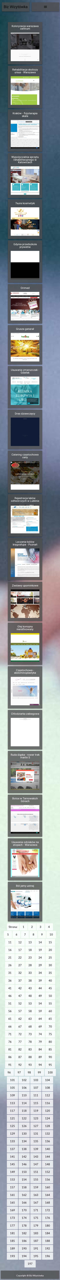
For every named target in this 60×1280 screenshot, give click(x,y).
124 (47, 1118)
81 (10, 1049)
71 (10, 1034)
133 (12, 1141)
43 (30, 988)
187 (35, 1241)
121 (12, 1118)
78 (30, 1041)
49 (40, 995)
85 (50, 1049)
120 (47, 1110)
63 (30, 1018)
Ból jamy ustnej (25, 886)
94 (40, 1064)
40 (50, 980)
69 (40, 1026)
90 (50, 1057)
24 (40, 957)
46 (10, 995)
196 (47, 1256)
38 (30, 980)
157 (12, 1187)
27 (20, 965)
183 (35, 1233)
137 (12, 1149)
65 (50, 1018)
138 (24, 1149)
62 (20, 1018)
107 (35, 1087)
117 (12, 1110)
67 (20, 1026)
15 (50, 942)
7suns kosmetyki (25, 203)
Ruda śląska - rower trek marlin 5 (25, 756)
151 (35, 1172)
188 (47, 1241)
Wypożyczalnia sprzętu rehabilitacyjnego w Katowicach (25, 160)
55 (50, 1003)
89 (40, 1057)
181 (12, 1233)
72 (20, 1034)
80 (50, 1041)
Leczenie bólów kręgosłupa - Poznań (25, 543)
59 (40, 1011)
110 (24, 1095)
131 (35, 1133)
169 (12, 1210)
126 (24, 1126)
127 (35, 1126)
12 (20, 942)
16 (10, 950)
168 (47, 1202)
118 (24, 1110)
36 (10, 980)
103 (35, 1080)
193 (12, 1256)
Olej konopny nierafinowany (25, 628)
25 (50, 957)
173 (12, 1217)
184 (47, 1233)
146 (24, 1164)
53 (30, 1003)
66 (10, 1026)
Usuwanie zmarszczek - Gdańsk (25, 371)
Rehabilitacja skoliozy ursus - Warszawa (25, 71)
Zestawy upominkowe (25, 585)
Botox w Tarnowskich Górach (25, 800)
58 (30, 1011)
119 (35, 1110)
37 (20, 980)
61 (10, 1018)
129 (12, 1133)
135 (35, 1141)
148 (47, 1164)
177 (12, 1225)
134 (24, 1141)
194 (24, 1256)
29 (40, 965)
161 (12, 1195)
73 (30, 1034)
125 (12, 1126)
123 (35, 1118)
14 (40, 942)
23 (30, 957)
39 (40, 980)
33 (30, 972)
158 (24, 1187)
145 (12, 1164)
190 (24, 1248)
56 (10, 1011)
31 (10, 972)
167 (35, 1202)
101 (12, 1080)
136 (47, 1141)
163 (35, 1195)
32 (20, 972)
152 (47, 1172)
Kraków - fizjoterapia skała (25, 114)
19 (40, 950)
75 (50, 1034)
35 (50, 972)
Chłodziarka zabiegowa (25, 713)
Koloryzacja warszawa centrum (25, 27)
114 (24, 1103)
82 (20, 1049)
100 (50, 1072)
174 (24, 1217)
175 (35, 1217)
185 (12, 1241)
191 (35, 1248)
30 (50, 965)
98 (29, 1072)
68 (30, 1026)
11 (10, 942)
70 (50, 1026)
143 (35, 1156)
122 (24, 1118)
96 (9, 1072)
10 (51, 934)
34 (40, 972)
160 (47, 1187)
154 (24, 1179)
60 (50, 1011)
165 (12, 1202)
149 (12, 1172)
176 (47, 1217)
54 (40, 1003)
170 (24, 1210)
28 (30, 965)
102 (24, 1080)
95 (50, 1064)
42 (20, 988)
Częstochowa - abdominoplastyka (25, 671)
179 (35, 1225)
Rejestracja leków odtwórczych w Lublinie (25, 499)
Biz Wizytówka (16, 7)
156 (47, 1179)
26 (10, 965)
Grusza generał (25, 329)
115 (35, 1103)
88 (30, 1057)
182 (24, 1233)
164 (47, 1195)
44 (40, 988)
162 (24, 1195)
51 (10, 1003)
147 (35, 1164)
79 (40, 1041)
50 (50, 995)
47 (20, 995)
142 (24, 1156)
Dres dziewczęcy (25, 413)
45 (50, 988)
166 (24, 1202)
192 (47, 1248)
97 (19, 1072)
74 (40, 1034)
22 (20, 957)
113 (12, 1103)
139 (35, 1149)
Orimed (25, 288)
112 (47, 1095)
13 (30, 942)
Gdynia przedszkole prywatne (25, 245)
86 (10, 1057)
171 (35, 1210)
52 (20, 1003)
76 (10, 1041)
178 (24, 1225)
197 (30, 1263)
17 (20, 950)
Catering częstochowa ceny (25, 456)
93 (30, 1064)
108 (47, 1087)
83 (30, 1049)
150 (24, 1172)
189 (12, 1248)
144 (47, 1156)
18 (30, 950)
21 (10, 957)
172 (47, 1210)
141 (12, 1156)
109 (12, 1095)
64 (40, 1018)
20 (50, 950)
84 (40, 1049)
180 (47, 1225)
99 (39, 1072)
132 (47, 1133)
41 (10, 988)
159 (35, 1187)
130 (24, 1133)
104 (47, 1080)
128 (47, 1126)
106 (24, 1087)
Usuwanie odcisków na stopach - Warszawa (25, 843)
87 (20, 1057)
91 (10, 1064)
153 (12, 1179)
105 (12, 1087)
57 (20, 1011)
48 (30, 995)
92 (20, 1064)
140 (47, 1149)
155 (35, 1179)
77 (20, 1041)
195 (35, 1256)
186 (24, 1241)
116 (47, 1103)
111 (35, 1095)
